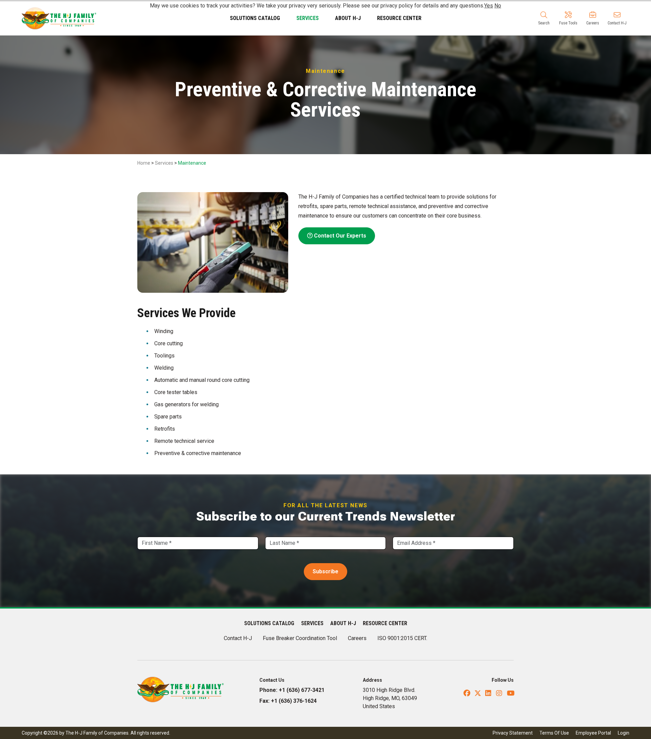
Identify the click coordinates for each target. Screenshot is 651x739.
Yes (488, 5)
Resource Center (399, 18)
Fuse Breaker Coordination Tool (300, 638)
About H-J (348, 18)
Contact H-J (238, 638)
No (497, 5)
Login (623, 733)
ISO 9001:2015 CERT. (402, 638)
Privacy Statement (513, 733)
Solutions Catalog (255, 18)
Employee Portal (593, 733)
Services (307, 18)
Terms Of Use (554, 733)
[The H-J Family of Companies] (59, 18)
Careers (357, 638)
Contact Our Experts (339, 235)
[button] (544, 18)
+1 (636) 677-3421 (301, 690)
